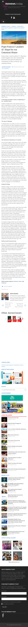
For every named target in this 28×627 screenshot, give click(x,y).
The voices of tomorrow (14, 440)
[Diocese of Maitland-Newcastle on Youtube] (14, 17)
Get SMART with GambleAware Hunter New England (15, 484)
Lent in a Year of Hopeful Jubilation (17, 429)
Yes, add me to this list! (8, 604)
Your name (4, 591)
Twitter (20, 281)
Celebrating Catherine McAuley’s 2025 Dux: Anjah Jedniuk (16, 478)
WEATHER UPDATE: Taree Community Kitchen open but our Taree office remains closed (16, 521)
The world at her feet (13, 417)
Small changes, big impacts (15, 446)
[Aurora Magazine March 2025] (9, 319)
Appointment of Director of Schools (17, 526)
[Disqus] (14, 342)
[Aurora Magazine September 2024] (19, 319)
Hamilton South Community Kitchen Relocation (15, 495)
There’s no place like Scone (15, 463)
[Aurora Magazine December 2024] (14, 319)
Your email (3, 596)
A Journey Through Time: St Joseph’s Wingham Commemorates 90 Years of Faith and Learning (17, 508)
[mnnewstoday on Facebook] (11, 17)
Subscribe (4, 607)
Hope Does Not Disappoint (14, 423)
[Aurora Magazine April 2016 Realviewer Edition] (12, 377)
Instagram (3, 283)
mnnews (14, 3)
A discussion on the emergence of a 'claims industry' (17, 452)
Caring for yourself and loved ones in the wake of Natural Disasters (17, 514)
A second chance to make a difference (14, 458)
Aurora (10, 286)
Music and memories (13, 435)
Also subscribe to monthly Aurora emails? (11, 602)
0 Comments (6, 68)
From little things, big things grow (17, 469)
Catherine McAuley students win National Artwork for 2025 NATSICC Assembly (17, 502)
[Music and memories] (6, 545)
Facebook (15, 281)
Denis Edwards (14, 293)
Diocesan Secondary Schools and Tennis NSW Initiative (16, 532)
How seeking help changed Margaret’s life (15, 490)
